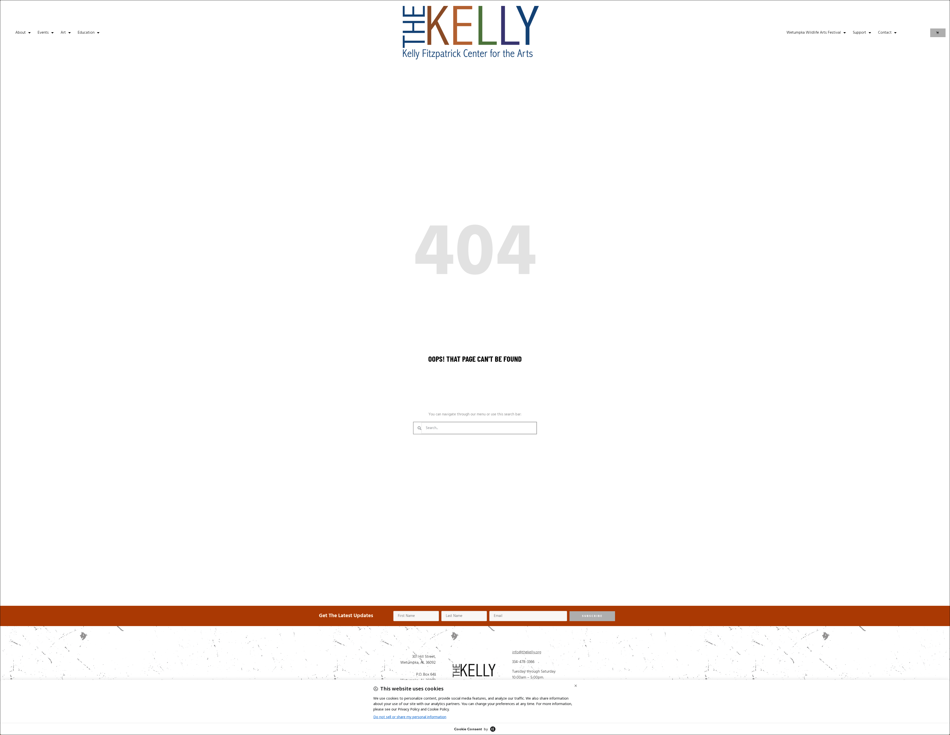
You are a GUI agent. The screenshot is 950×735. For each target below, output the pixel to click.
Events (43, 32)
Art (63, 32)
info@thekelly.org (526, 652)
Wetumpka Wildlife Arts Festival (813, 32)
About (20, 32)
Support (859, 32)
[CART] (938, 32)
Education (86, 32)
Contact (885, 32)
